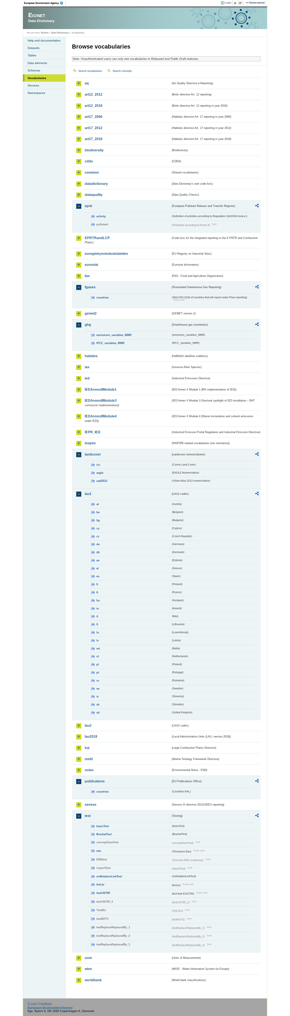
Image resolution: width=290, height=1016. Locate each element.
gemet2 (91, 313)
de (98, 544)
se (97, 688)
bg (98, 520)
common (92, 172)
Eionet (44, 32)
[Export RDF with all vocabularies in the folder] (257, 206)
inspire (90, 443)
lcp (87, 748)
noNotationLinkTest (109, 876)
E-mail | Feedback (40, 1003)
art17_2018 (93, 139)
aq (87, 83)
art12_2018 (93, 105)
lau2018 (91, 736)
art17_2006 (93, 116)
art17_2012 (93, 128)
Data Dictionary (59, 32)
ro (97, 680)
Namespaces (36, 93)
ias (87, 367)
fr (97, 592)
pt (97, 672)
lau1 (88, 494)
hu (98, 600)
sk (97, 704)
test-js (100, 884)
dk (98, 552)
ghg (88, 324)
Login (228, 2)
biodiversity (94, 150)
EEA (45, 3)
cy (97, 528)
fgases (90, 287)
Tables (32, 55)
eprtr (88, 206)
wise (88, 969)
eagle (99, 472)
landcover (93, 454)
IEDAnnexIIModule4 (101, 416)
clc (98, 464)
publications (95, 781)
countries (102, 297)
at (97, 504)
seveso (90, 804)
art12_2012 (93, 94)
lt (97, 624)
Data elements (37, 63)
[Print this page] (235, 3)
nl (97, 656)
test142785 (103, 893)
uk (98, 712)
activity (101, 216)
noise (89, 770)
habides (91, 356)
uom (88, 958)
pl (97, 664)
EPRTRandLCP (97, 238)
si (97, 696)
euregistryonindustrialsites (106, 253)
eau (98, 850)
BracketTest (103, 834)
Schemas (34, 70)
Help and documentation (44, 40)
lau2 (88, 725)
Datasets (33, 48)
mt (98, 648)
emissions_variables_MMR (113, 335)
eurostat (91, 264)
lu (97, 632)
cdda (89, 161)
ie (97, 608)
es (97, 576)
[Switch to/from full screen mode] (241, 3)
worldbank (93, 980)
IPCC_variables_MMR (110, 343)
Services (33, 85)
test (88, 816)
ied (87, 378)
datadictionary (96, 183)
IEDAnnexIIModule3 (101, 400)
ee (97, 560)
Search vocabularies (90, 71)
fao (87, 276)
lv (97, 640)
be (98, 512)
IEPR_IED (92, 432)
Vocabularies (37, 78)
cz (97, 536)
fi (97, 584)
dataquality (94, 195)
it (97, 616)
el (97, 568)
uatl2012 (101, 480)
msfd (89, 759)
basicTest (102, 826)
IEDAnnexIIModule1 (101, 389)
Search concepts (122, 71)
